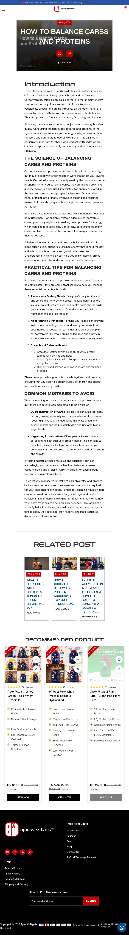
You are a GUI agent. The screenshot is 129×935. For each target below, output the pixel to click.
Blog (69, 846)
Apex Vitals (65, 62)
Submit (91, 901)
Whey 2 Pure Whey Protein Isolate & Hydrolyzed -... (61, 696)
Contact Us (73, 851)
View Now (23, 798)
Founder (71, 835)
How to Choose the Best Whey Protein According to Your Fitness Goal (64, 592)
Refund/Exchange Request (81, 857)
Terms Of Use (12, 868)
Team (70, 841)
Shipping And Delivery (16, 884)
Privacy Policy (12, 873)
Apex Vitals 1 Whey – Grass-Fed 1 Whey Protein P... (21, 696)
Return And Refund (15, 878)
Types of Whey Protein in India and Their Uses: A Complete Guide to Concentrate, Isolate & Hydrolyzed (92, 596)
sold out (105, 798)
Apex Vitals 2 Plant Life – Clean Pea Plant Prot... (105, 696)
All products (73, 830)
